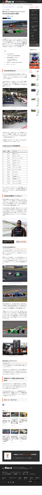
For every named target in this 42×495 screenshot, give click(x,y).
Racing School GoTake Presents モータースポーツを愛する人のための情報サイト (21, 1)
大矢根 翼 (8, 16)
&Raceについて (33, 49)
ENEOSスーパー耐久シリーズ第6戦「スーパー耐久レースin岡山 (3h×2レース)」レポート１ (37, 86)
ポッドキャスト (34, 41)
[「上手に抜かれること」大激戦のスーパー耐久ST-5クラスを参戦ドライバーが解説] (15, 414)
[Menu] (38, 1)
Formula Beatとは (10, 54)
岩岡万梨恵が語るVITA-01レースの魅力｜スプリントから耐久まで (15, 438)
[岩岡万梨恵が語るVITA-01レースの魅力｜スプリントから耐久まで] (15, 431)
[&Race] (8, 1)
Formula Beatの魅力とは (12, 59)
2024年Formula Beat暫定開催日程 (14, 55)
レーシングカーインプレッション (35, 18)
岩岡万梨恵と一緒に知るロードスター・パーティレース (6, 422)
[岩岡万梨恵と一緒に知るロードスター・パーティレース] (6, 414)
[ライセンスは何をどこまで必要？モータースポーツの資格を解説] (23, 431)
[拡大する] (25, 89)
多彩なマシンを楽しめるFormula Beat (14, 62)
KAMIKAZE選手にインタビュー (13, 57)
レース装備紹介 (34, 29)
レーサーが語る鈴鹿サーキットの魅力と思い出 (37, 115)
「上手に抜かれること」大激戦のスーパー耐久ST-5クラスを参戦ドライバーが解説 (15, 421)
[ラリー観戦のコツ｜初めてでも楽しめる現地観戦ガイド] (23, 414)
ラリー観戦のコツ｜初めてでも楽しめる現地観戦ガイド (23, 421)
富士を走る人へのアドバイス (13, 60)
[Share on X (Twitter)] (5, 18)
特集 (32, 35)
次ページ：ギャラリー (11, 64)
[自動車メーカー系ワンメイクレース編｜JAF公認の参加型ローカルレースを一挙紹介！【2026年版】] (6, 431)
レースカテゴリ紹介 (6, 9)
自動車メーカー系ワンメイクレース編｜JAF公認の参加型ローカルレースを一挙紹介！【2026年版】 (6, 439)
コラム (33, 38)
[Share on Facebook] (9, 18)
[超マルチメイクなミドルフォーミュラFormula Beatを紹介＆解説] (15, 36)
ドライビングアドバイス (6, 419)
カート (33, 32)
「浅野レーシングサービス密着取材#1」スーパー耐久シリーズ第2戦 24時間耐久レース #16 (37, 80)
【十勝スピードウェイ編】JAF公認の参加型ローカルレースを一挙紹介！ (37, 106)
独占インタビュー (35, 14)
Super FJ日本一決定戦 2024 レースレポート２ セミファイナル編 (37, 94)
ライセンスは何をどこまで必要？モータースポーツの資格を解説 (23, 437)
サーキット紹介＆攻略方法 (35, 26)
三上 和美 (11, 16)
